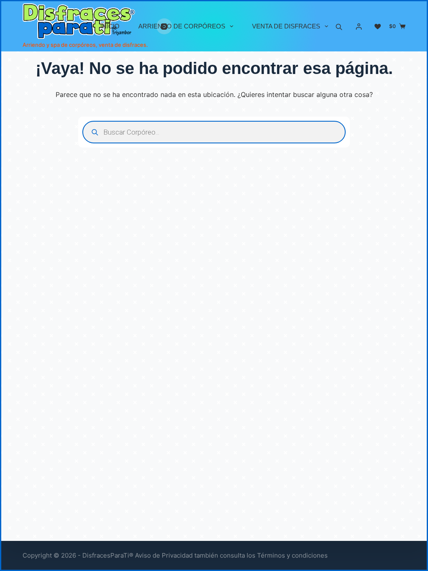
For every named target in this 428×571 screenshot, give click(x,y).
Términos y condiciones (292, 555)
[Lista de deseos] (377, 26)
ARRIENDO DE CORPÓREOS (181, 26)
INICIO (110, 26)
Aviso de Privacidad (164, 555)
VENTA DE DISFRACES (286, 26)
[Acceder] (359, 26)
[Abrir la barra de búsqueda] (339, 26)
